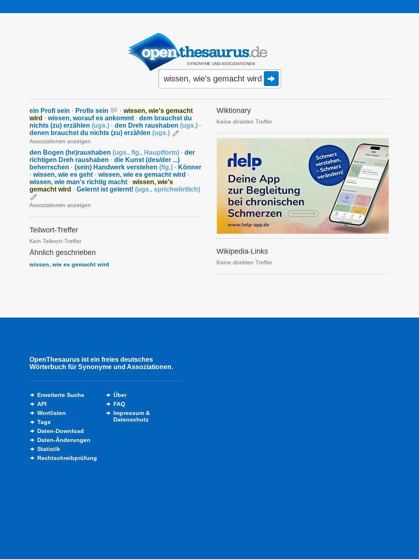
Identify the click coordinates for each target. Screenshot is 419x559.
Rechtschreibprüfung (67, 458)
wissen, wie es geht (63, 174)
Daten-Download (60, 431)
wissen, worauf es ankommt (91, 118)
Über (119, 395)
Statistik (48, 449)
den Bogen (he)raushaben (104, 152)
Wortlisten (51, 413)
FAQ (119, 404)
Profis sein (91, 110)
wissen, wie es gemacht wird (142, 174)
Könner (189, 167)
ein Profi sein (49, 110)
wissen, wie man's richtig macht (78, 181)
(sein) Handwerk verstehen (123, 167)
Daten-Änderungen (63, 440)
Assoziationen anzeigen (60, 141)
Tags (44, 422)
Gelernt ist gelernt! (138, 189)
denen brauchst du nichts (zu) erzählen (99, 132)
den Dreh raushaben (156, 125)
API (42, 404)
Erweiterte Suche (60, 395)
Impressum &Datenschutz (131, 416)
